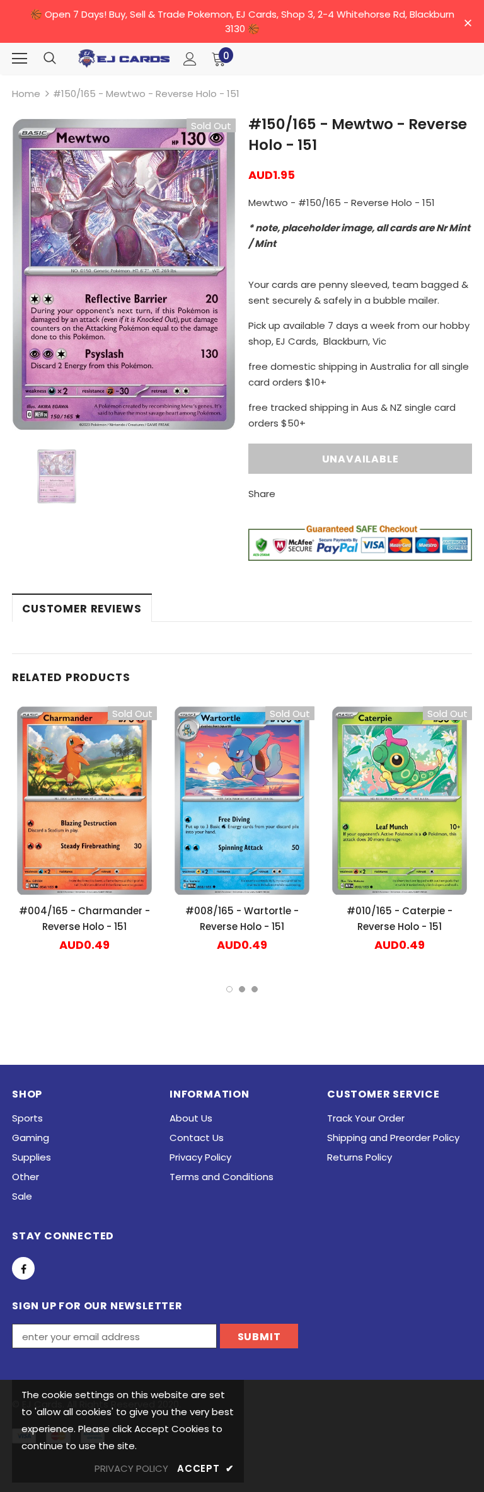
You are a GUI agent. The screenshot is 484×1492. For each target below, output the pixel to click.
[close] (467, 22)
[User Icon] (190, 59)
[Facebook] (23, 1268)
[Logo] (124, 58)
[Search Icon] (49, 58)
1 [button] (229, 989)
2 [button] (242, 989)
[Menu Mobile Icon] (19, 58)
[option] (124, 274)
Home (26, 93)
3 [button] (254, 989)
